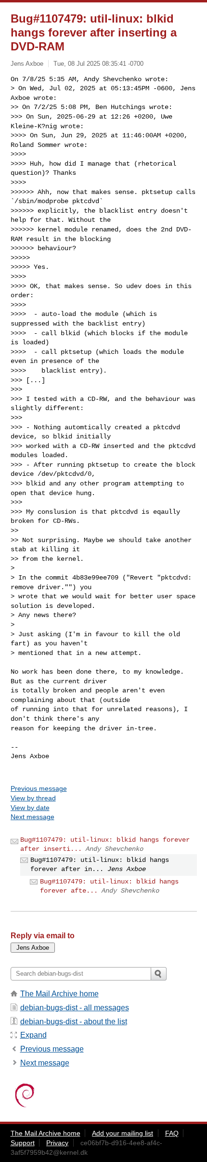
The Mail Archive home (59, 994)
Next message (32, 817)
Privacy (57, 1143)
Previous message (39, 788)
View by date (30, 807)
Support (23, 1143)
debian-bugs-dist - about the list (73, 1021)
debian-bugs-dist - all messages (74, 1008)
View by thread (33, 798)
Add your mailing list (122, 1133)
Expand (33, 1035)
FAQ (172, 1133)
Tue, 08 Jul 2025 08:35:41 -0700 (98, 63)
